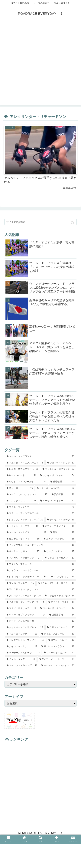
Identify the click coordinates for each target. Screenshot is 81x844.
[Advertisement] (40, 64)
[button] (72, 223)
